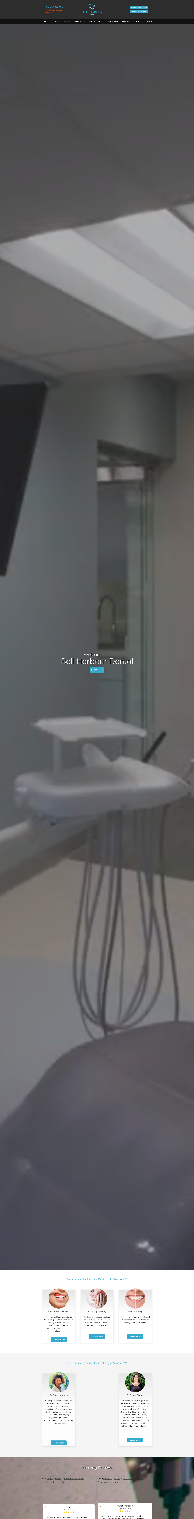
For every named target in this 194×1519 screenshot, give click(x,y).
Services (65, 22)
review (58, 1478)
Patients (137, 22)
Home (44, 22)
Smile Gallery (95, 22)
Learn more (59, 1339)
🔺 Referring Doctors (54, 10)
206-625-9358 (54, 7)
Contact (148, 22)
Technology (79, 22)
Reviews (125, 22)
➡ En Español (50, 12)
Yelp (62, 1482)
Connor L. (107, 1478)
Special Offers (111, 22)
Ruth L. (50, 1478)
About (53, 22)
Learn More (97, 670)
